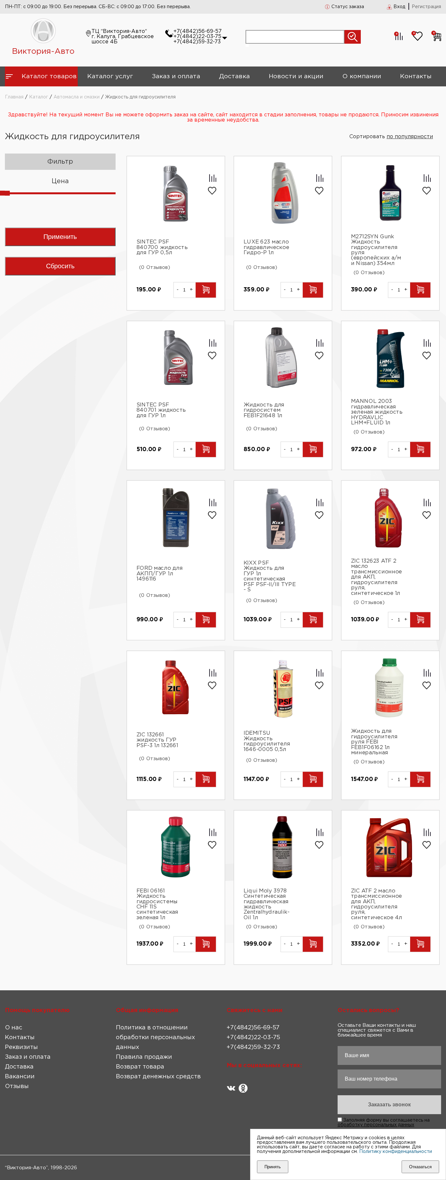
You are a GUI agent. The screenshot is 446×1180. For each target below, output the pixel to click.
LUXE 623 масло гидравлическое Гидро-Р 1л (266, 247)
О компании (361, 76)
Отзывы (17, 1086)
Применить (60, 236)
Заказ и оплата (176, 76)
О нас (13, 1027)
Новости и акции (296, 76)
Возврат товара (140, 1066)
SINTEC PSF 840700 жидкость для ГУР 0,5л (162, 247)
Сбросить (60, 266)
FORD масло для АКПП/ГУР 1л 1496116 (159, 574)
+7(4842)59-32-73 (197, 41)
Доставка (234, 76)
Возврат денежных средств (158, 1076)
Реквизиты (21, 1047)
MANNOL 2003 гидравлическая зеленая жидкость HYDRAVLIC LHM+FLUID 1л (376, 412)
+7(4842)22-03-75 (197, 36)
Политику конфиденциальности (395, 1152)
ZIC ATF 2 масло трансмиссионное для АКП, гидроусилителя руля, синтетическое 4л (376, 904)
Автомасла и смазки (77, 97)
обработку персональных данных (376, 1125)
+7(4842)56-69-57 (197, 31)
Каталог (38, 97)
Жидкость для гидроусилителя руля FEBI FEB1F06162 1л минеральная (374, 742)
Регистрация (426, 7)
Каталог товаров (49, 76)
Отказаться (420, 1166)
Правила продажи (144, 1057)
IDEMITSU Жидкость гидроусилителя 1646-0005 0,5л (267, 741)
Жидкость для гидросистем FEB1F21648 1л (264, 411)
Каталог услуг (110, 76)
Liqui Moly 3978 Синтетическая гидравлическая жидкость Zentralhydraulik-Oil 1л (267, 904)
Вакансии (20, 1076)
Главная (14, 97)
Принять (272, 1166)
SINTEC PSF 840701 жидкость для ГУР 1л (161, 411)
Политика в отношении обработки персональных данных (155, 1037)
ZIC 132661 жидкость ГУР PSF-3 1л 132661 (157, 740)
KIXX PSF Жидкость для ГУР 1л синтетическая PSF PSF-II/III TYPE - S (270, 576)
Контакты (416, 76)
